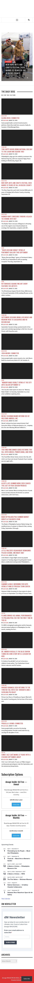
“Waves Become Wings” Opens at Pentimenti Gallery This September (14, 251)
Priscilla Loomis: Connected (12, 723)
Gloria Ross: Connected (10, 118)
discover (4, 115)
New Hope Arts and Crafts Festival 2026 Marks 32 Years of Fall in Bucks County (16, 184)
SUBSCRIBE (10, 942)
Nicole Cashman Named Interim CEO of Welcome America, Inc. (15, 417)
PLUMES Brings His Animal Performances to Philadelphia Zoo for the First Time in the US (16, 617)
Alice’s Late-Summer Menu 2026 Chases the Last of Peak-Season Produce (16, 484)
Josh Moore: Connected (10, 353)
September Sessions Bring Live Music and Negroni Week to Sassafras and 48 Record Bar (16, 319)
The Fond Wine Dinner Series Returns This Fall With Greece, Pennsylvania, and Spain (16, 450)
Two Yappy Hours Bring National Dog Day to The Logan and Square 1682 (16, 150)
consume (4, 147)
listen (3, 613)
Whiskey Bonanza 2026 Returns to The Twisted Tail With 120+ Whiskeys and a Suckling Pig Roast (15, 689)
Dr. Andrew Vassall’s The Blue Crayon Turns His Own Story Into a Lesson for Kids (16, 653)
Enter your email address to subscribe (14, 931)
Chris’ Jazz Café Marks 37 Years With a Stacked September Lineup (16, 755)
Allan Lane (5, 120)
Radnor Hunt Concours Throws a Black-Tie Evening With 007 (16, 217)
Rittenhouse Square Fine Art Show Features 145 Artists (14, 284)
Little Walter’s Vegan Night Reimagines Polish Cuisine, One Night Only (16, 551)
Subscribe (16, 804)
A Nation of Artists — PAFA (16, 874)
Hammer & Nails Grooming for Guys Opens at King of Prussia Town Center (15, 585)
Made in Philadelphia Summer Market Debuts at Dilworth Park (15, 518)
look (2, 247)
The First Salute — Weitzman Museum (19, 879)
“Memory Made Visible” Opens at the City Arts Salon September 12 (16, 383)
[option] (17, 56)
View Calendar (5, 899)
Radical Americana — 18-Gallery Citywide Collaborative (17, 886)
